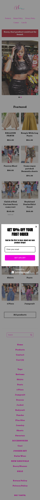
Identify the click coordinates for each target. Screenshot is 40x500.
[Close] (36, 226)
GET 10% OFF (20, 258)
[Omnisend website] (20, 271)
